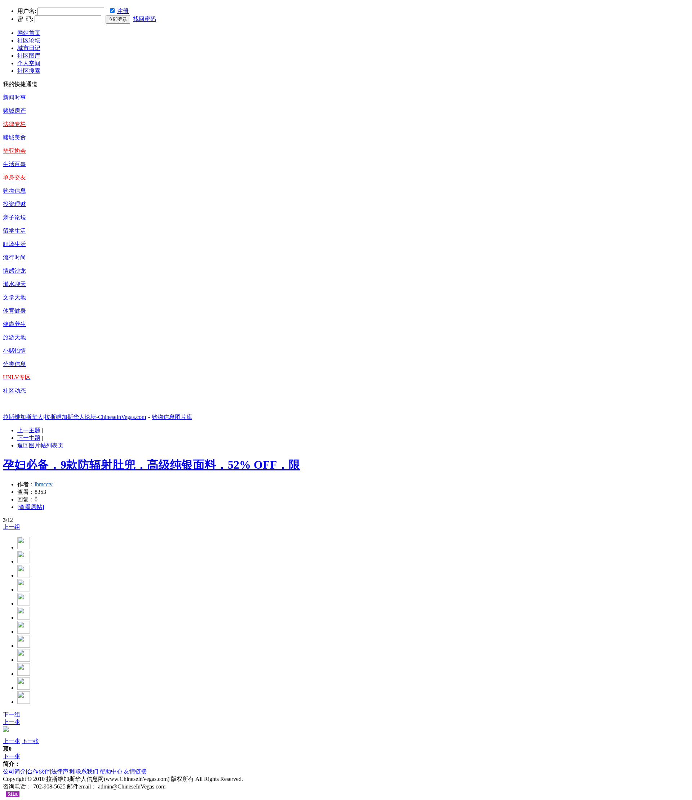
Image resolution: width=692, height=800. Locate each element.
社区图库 (28, 56)
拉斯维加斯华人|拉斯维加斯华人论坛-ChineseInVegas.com (74, 417)
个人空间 (28, 63)
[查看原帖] (30, 507)
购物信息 (14, 191)
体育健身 (14, 311)
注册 (123, 11)
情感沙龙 (14, 271)
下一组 (11, 714)
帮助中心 (111, 771)
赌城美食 (14, 137)
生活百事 (14, 164)
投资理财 (14, 204)
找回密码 (144, 19)
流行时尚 (14, 257)
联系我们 (86, 771)
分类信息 (14, 364)
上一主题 (28, 430)
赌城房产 (14, 111)
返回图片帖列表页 (40, 445)
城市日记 (28, 48)
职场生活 (14, 244)
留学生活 (14, 231)
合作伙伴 (38, 771)
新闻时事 (14, 97)
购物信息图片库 (172, 417)
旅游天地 (14, 337)
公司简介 (14, 771)
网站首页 (28, 33)
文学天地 (14, 297)
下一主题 (28, 438)
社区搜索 (28, 71)
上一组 (11, 527)
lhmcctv (44, 484)
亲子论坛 (14, 217)
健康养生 (14, 324)
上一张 (11, 722)
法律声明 (62, 771)
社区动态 (14, 391)
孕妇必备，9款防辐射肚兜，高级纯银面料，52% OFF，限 (151, 464)
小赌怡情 (14, 351)
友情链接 (135, 771)
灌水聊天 (14, 284)
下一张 (30, 741)
